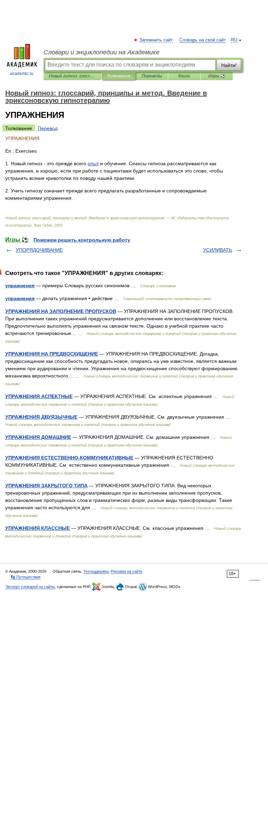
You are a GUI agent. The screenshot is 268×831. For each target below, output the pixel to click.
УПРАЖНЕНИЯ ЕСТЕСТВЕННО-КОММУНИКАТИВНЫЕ (69, 457)
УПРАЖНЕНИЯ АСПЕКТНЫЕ (39, 396)
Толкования (118, 76)
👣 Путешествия (25, 577)
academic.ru (22, 73)
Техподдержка (96, 571)
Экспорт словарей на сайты (30, 587)
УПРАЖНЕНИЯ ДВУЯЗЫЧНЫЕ (41, 417)
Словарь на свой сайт (202, 40)
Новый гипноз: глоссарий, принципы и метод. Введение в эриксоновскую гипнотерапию (72, 76)
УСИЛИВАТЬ (217, 250)
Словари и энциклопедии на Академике (101, 52)
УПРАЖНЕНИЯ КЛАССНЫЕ (37, 528)
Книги (184, 76)
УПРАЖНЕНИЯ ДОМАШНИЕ (38, 437)
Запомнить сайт (156, 40)
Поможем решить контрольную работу (82, 240)
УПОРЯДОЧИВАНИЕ (39, 250)
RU (234, 40)
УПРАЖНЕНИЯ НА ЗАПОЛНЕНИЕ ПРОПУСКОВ (60, 311)
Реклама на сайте (126, 571)
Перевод (48, 128)
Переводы (152, 76)
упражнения (20, 285)
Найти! (229, 65)
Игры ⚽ (216, 76)
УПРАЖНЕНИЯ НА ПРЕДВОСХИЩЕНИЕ (51, 354)
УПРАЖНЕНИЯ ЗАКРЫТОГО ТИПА (46, 485)
